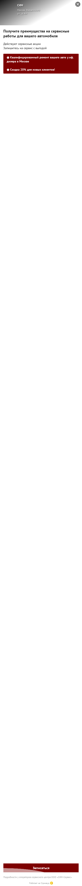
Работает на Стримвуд (39, 883)
